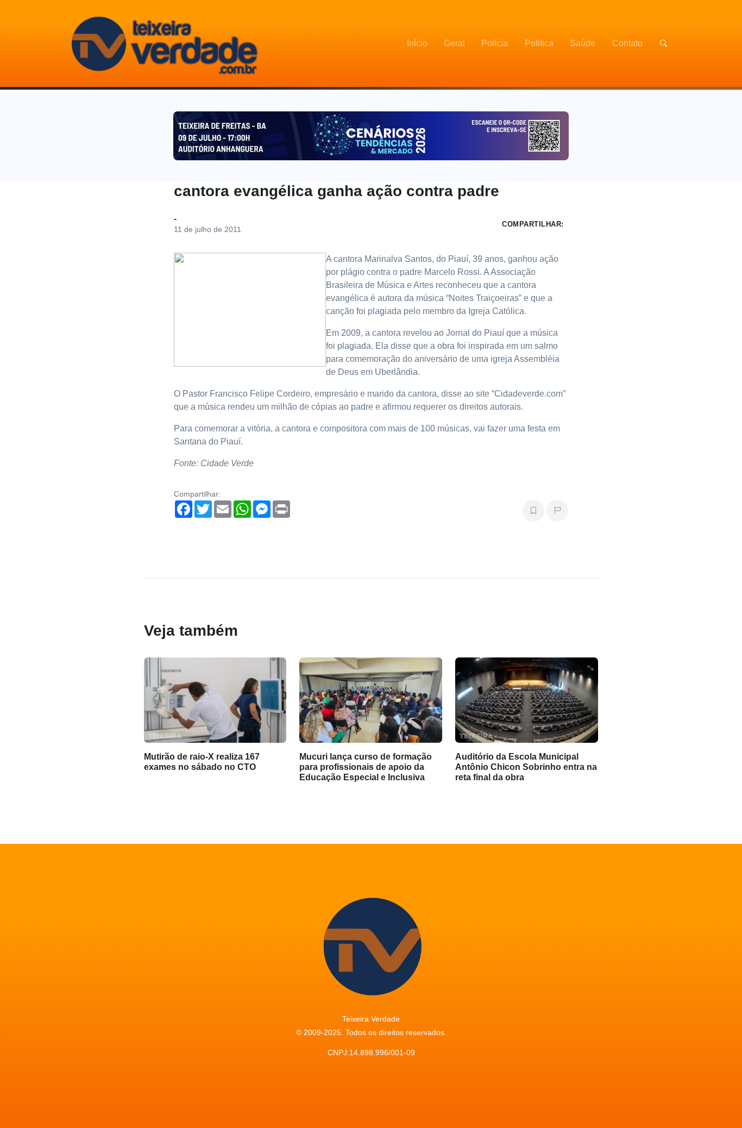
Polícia (494, 43)
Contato (627, 43)
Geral (454, 43)
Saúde (582, 43)
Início (417, 43)
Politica (539, 43)
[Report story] (557, 511)
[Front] (163, 43)
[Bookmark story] (533, 511)
